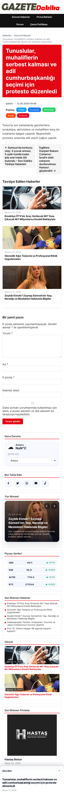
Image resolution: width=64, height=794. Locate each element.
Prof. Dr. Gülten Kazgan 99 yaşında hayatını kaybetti (29, 629)
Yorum (7, 333)
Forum (20, 24)
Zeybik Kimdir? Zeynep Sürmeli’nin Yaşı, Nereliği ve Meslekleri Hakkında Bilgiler (33, 617)
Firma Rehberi (44, 17)
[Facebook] (8, 483)
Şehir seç (13, 454)
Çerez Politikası (39, 24)
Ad (5, 364)
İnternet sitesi (10, 390)
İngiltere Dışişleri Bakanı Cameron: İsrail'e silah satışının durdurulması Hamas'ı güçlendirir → (48, 159)
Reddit (11, 115)
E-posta (8, 377)
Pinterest (23, 115)
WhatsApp (49, 110)
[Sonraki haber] (54, 506)
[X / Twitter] (17, 483)
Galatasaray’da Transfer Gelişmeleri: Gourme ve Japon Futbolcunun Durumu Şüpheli (31, 623)
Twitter (21, 110)
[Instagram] (27, 483)
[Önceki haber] (47, 506)
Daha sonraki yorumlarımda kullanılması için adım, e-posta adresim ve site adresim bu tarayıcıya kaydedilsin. (29, 411)
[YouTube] (36, 483)
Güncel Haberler (21, 17)
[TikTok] (45, 483)
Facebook (34, 110)
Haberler (6, 35)
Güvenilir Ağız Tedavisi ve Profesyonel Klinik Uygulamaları (29, 611)
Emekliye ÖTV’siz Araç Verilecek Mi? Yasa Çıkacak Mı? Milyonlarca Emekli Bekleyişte (32, 604)
